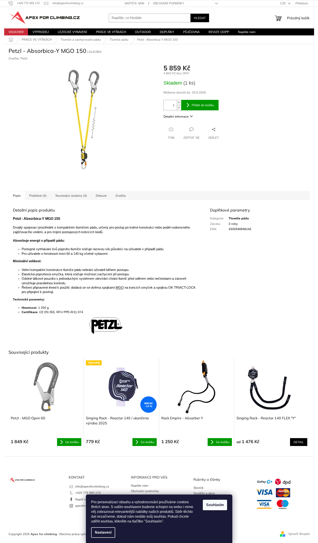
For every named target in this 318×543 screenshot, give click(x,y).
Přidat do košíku (203, 105)
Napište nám (134, 3)
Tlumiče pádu (239, 218)
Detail (299, 442)
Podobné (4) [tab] (38, 195)
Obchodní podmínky (168, 3)
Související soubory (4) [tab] (71, 195)
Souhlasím (215, 505)
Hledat (200, 18)
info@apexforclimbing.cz (92, 486)
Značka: (18, 58)
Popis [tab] (17, 195)
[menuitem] (16, 31)
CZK (283, 3)
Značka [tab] (120, 195)
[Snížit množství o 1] (179, 107)
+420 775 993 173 (88, 492)
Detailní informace (176, 116)
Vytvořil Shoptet (299, 534)
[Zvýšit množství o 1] (179, 102)
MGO (120, 287)
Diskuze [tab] (101, 195)
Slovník (198, 487)
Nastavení (103, 532)
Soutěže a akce (204, 493)
